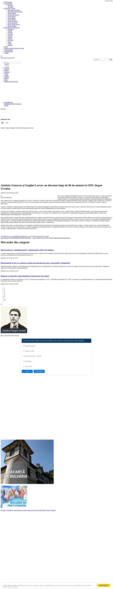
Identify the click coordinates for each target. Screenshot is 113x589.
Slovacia (68, 238)
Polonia (51, 238)
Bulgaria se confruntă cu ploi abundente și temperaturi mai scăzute (25, 276)
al (11, 58)
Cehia (34, 238)
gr (10, 58)
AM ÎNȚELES (103, 585)
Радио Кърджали (13, 21)
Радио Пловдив (12, 23)
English (10, 31)
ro (14, 58)
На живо (10, 5)
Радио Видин (12, 19)
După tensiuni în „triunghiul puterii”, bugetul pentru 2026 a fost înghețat (27, 250)
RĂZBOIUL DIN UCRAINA (12, 104)
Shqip (9, 42)
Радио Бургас (12, 16)
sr (8, 58)
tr (12, 58)
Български (11, 29)
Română (10, 45)
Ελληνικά (10, 40)
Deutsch (10, 32)
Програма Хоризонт (14, 10)
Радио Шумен (12, 26)
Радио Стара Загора (14, 24)
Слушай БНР (8, 4)
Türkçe (10, 43)
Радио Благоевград (13, 15)
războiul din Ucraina (59, 238)
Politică (6, 105)
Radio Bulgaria (8, 102)
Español (10, 37)
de (3, 58)
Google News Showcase (20, 236)
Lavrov (43, 238)
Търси (6, 64)
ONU (47, 238)
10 (5, 299)
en (1, 58)
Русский (10, 34)
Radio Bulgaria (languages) (12, 27)
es (7, 58)
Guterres (38, 238)
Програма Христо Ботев (15, 11)
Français (10, 35)
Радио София (12, 13)
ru (4, 58)
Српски (10, 38)
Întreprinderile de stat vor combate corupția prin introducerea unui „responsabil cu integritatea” (36, 263)
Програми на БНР (9, 8)
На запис (10, 7)
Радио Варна (11, 18)
